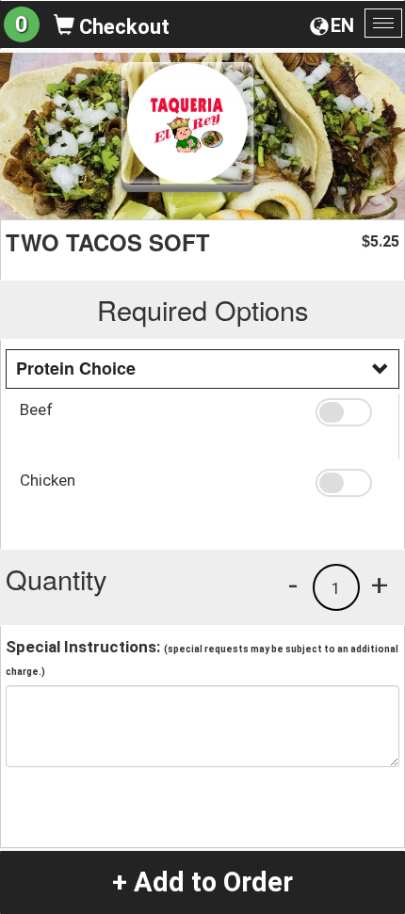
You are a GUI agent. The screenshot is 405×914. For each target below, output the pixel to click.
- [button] (293, 584)
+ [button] (379, 584)
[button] (350, 412)
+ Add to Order (202, 882)
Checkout (122, 27)
